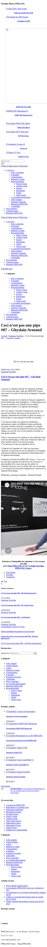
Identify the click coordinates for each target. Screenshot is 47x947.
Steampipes (15, 695)
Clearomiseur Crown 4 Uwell (12, 627)
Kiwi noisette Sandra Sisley (17, 886)
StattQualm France (13, 823)
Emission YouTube (16, 336)
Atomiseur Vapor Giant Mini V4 (17, 765)
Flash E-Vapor (11, 816)
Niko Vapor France (13, 821)
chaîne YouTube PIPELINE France (29, 567)
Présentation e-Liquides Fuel (17, 807)
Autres (8, 668)
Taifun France (11, 828)
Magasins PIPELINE (14, 686)
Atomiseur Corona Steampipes (17, 716)
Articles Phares (12, 666)
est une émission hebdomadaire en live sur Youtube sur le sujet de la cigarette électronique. (27, 791)
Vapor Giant (16, 700)
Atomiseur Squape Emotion (15, 777)
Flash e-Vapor (16, 690)
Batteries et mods (13, 670)
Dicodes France (12, 814)
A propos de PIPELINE (15, 805)
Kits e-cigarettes (12, 681)
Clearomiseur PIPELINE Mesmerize (19, 728)
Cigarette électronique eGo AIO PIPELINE (21, 740)
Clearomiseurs (11, 672)
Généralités (10, 679)
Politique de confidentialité (16, 830)
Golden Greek (11, 819)
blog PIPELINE (15, 566)
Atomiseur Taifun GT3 (14, 752)
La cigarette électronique (15, 684)
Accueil (4, 336)
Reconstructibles (12, 688)
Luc (5, 581)
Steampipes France (13, 825)
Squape (14, 693)
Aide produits (11, 663)
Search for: (5, 653)
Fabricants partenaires (14, 810)
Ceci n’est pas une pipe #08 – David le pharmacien (21, 643)
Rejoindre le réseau (13, 812)
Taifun (13, 697)
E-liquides (10, 675)
